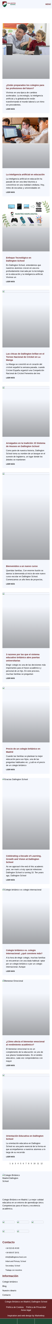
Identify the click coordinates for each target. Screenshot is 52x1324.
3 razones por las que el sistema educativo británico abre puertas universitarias (23, 657)
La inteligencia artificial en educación (25, 174)
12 (42, 1164)
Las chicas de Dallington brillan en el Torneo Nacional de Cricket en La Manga (25, 357)
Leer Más (10, 109)
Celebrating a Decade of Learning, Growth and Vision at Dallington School (23, 859)
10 (34, 1164)
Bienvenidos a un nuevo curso (22, 566)
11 (38, 1164)
